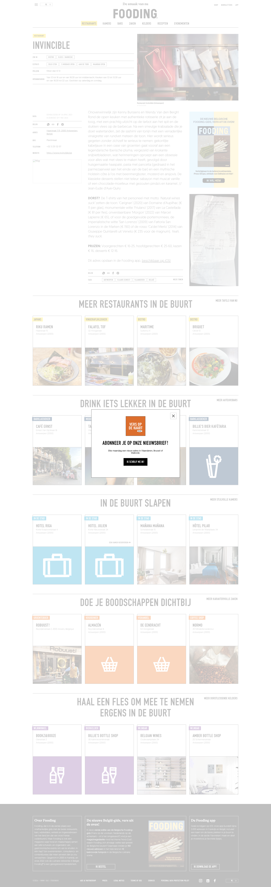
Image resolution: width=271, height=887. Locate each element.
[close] (173, 416)
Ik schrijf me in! (135, 462)
